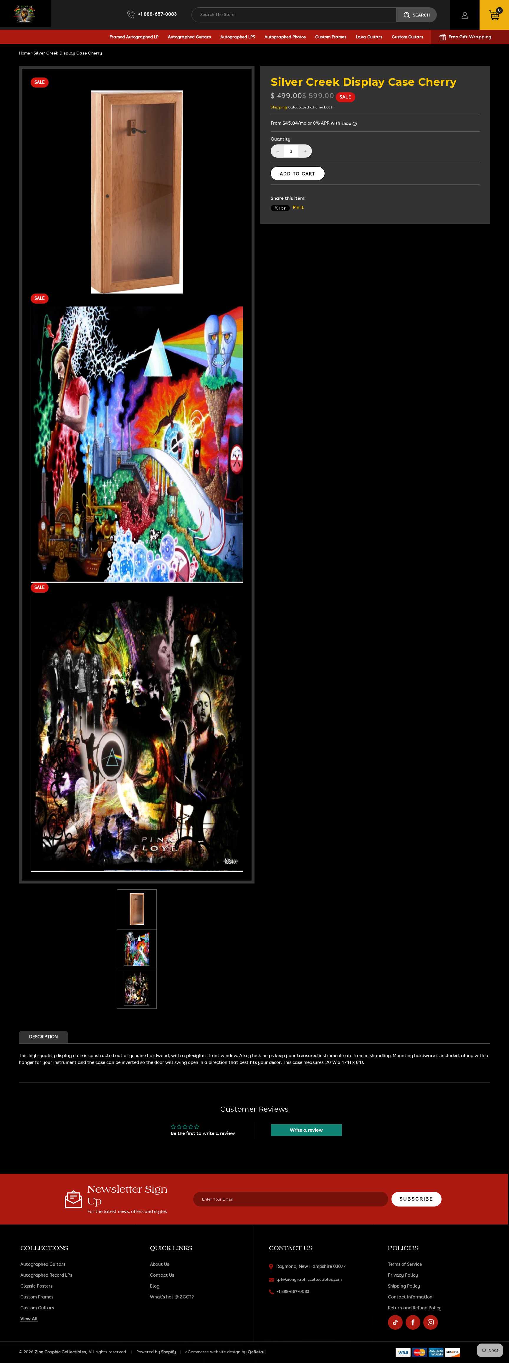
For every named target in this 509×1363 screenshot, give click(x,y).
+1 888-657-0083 (157, 14)
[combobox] (293, 14)
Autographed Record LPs (46, 1275)
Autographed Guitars (42, 1264)
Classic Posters (36, 1286)
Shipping (279, 107)
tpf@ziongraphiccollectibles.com (309, 1280)
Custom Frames (36, 1297)
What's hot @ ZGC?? (172, 1297)
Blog (154, 1286)
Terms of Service (405, 1264)
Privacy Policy (403, 1275)
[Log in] (465, 15)
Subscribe (416, 1199)
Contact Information (410, 1297)
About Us (159, 1264)
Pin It (298, 207)
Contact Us (162, 1275)
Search (421, 15)
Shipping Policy (404, 1286)
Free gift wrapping (470, 36)
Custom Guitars (37, 1308)
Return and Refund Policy (415, 1308)
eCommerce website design (212, 1352)
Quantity (280, 139)
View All (29, 1319)
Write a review (306, 1130)
